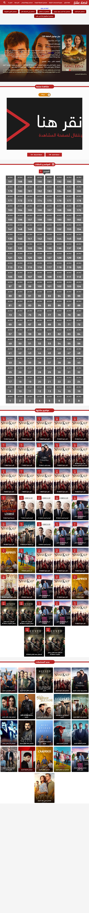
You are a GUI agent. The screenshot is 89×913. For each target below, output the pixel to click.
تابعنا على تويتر (44, 8)
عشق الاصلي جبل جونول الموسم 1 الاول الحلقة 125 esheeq (39, 65)
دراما (49, 61)
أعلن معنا (16, 2)
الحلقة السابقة (36, 154)
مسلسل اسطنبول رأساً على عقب (44, 16)
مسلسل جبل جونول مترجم (53, 46)
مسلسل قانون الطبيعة (10, 11)
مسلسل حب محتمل (44, 11)
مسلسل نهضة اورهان (27, 2)
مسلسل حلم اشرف (79, 11)
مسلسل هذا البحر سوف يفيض (62, 11)
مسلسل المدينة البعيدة (41, 2)
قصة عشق (67, 2)
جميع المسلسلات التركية (55, 2)
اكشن (53, 61)
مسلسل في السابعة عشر (28, 11)
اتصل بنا (10, 2)
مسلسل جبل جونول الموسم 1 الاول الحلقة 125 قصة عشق (27, 67)
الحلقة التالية (54, 154)
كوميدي (44, 61)
